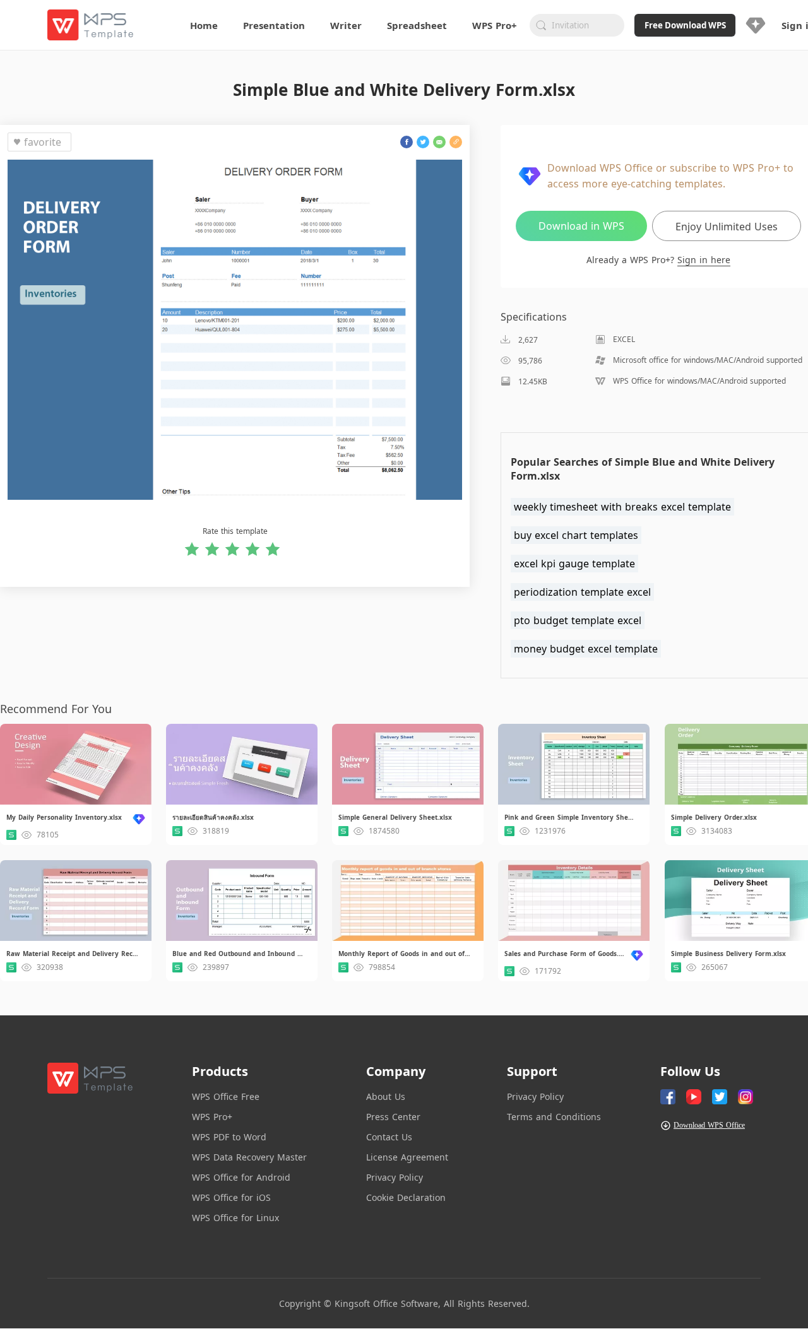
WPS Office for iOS (231, 1197)
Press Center (393, 1117)
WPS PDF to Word (229, 1137)
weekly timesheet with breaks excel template (622, 507)
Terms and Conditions (554, 1117)
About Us (385, 1096)
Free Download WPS (685, 25)
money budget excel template (586, 649)
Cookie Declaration (406, 1197)
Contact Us (389, 1137)
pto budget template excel (577, 620)
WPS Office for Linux (235, 1218)
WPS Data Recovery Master (249, 1157)
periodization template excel (582, 592)
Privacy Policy (394, 1177)
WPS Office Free (225, 1096)
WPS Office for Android (241, 1177)
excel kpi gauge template (574, 563)
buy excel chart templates (576, 535)
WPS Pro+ (212, 1117)
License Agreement (407, 1157)
